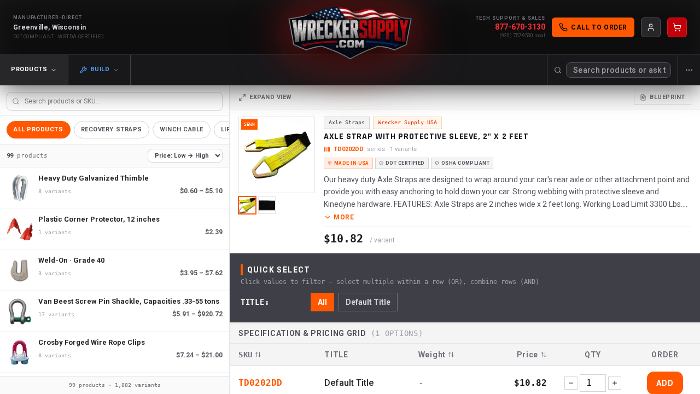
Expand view (270, 97)
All (322, 302)
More (344, 217)
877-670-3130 (520, 26)
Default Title (368, 302)
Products (29, 69)
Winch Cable (181, 129)
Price (528, 354)
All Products (38, 129)
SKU (245, 354)
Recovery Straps (111, 129)
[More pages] (689, 70)
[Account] (651, 27)
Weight (432, 354)
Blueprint (667, 97)
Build (99, 69)
